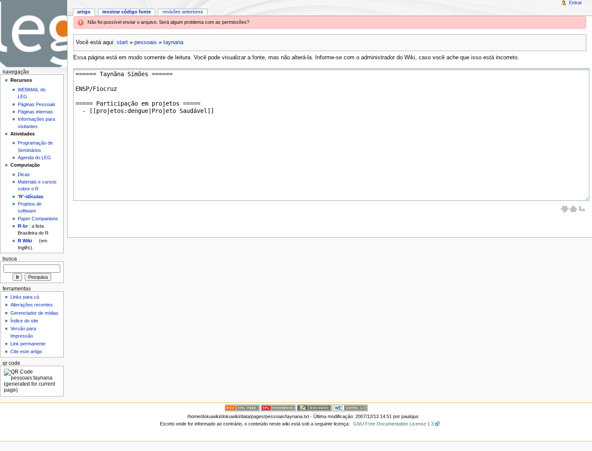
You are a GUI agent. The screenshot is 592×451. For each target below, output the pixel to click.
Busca (10, 258)
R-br (23, 226)
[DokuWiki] (314, 407)
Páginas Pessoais (36, 104)
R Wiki (25, 240)
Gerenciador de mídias (34, 313)
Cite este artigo (26, 351)
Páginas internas (35, 111)
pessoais (145, 42)
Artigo (84, 11)
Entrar (575, 2)
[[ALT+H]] (33, 33)
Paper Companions (38, 218)
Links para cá (24, 297)
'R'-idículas (30, 196)
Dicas (24, 174)
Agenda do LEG (34, 157)
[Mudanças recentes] (242, 407)
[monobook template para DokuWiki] (278, 407)
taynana (173, 42)
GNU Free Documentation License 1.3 (393, 423)
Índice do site (24, 320)
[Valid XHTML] (350, 407)
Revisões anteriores (183, 11)
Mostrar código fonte (126, 11)
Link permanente (28, 343)
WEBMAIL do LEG (32, 93)
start (122, 42)
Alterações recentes (31, 304)
